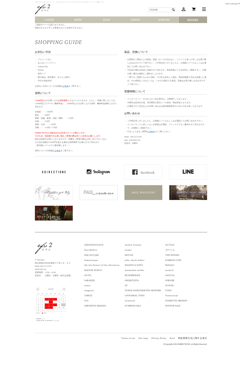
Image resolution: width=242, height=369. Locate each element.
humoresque (91, 260)
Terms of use (128, 338)
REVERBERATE (132, 275)
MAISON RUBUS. (93, 270)
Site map (143, 338)
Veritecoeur (171, 295)
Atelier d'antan (133, 245)
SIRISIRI (170, 280)
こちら (65, 86)
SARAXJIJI (89, 280)
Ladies (49, 19)
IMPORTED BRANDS (95, 306)
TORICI (88, 295)
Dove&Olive (90, 250)
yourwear (130, 301)
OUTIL (88, 275)
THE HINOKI (172, 255)
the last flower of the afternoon (101, 265)
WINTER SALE (173, 306)
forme (128, 250)
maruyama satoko (134, 270)
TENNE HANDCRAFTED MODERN (143, 290)
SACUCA (169, 275)
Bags (106, 19)
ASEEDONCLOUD (93, 245)
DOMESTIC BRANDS (176, 301)
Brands (192, 19)
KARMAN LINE (173, 260)
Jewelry (164, 19)
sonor (87, 285)
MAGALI (169, 265)
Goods (135, 19)
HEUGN (129, 255)
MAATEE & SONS (134, 265)
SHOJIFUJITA (132, 280)
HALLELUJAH (91, 255)
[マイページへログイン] (183, 10)
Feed (172, 338)
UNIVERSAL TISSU (135, 295)
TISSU (168, 290)
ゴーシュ (170, 250)
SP (126, 285)
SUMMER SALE (133, 306)
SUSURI (169, 285)
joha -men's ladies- (135, 260)
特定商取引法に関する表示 (192, 338)
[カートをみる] (194, 10)
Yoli (86, 301)
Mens (77, 19)
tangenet (89, 290)
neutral (169, 270)
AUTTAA (169, 245)
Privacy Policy (158, 338)
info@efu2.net (40, 269)
